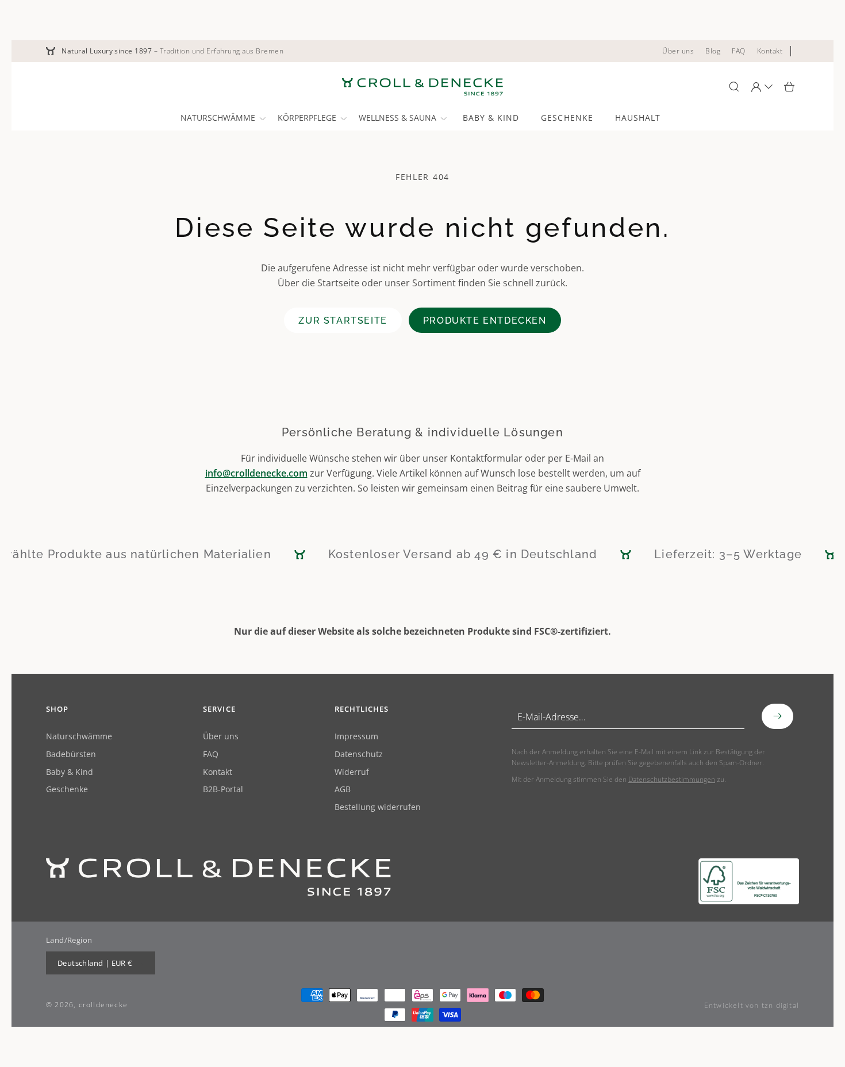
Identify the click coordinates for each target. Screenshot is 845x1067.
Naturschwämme (79, 737)
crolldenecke (103, 1005)
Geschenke (67, 790)
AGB (343, 790)
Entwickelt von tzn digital (751, 1005)
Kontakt (217, 772)
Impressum (356, 737)
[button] (222, 118)
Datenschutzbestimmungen (671, 779)
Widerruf (352, 772)
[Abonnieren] (777, 716)
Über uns (221, 737)
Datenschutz (359, 754)
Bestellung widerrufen (378, 807)
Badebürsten (71, 754)
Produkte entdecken (485, 320)
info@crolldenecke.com (256, 473)
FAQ (210, 754)
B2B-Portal (223, 790)
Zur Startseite (342, 320)
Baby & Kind (69, 772)
